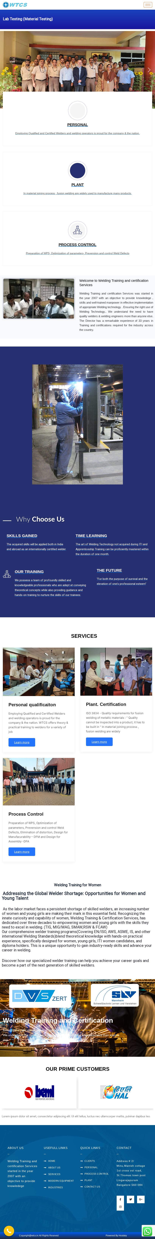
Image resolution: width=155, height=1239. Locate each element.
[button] (6, 70)
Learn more (21, 742)
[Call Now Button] (9, 1231)
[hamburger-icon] (148, 5)
